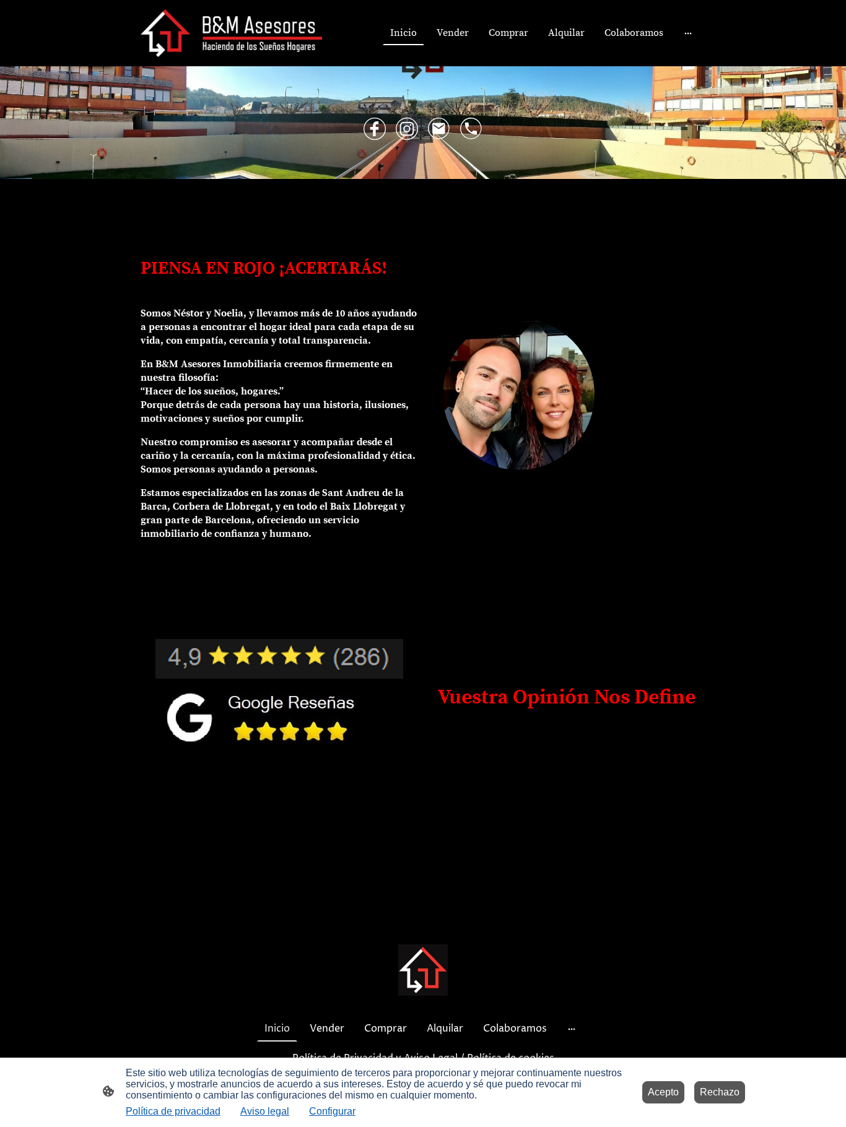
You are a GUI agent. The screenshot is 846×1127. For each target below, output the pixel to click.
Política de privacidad (173, 1111)
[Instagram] (407, 129)
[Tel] (471, 129)
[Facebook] (375, 129)
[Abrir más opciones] (688, 33)
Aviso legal (264, 1111)
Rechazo (719, 1092)
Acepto (663, 1092)
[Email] (439, 129)
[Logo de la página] (231, 33)
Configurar (332, 1111)
